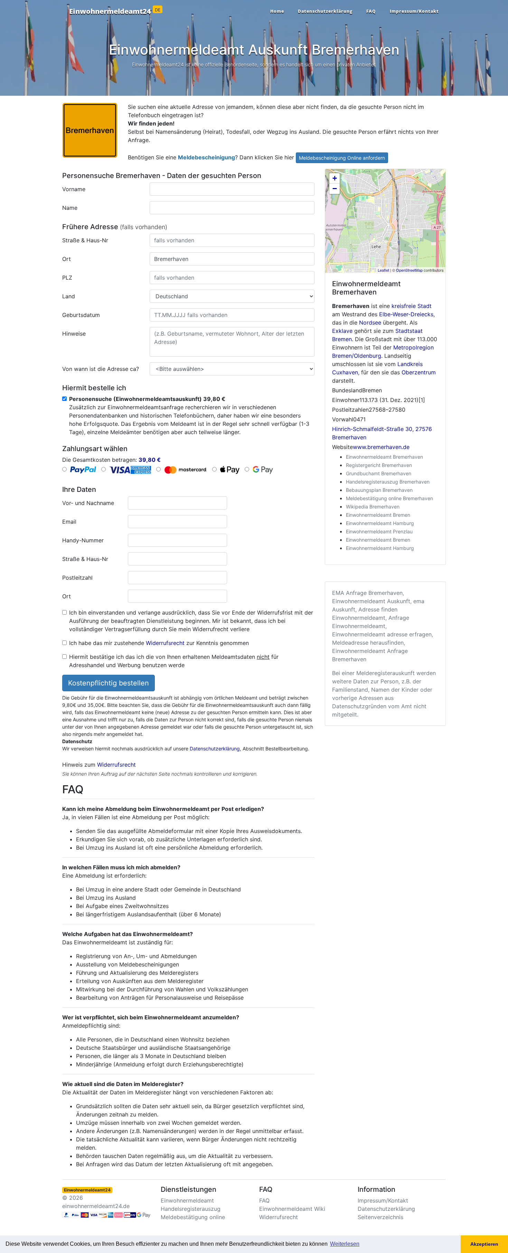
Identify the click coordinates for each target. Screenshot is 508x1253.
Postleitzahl (77, 577)
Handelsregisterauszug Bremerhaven (388, 482)
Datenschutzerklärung (325, 11)
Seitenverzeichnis (380, 1217)
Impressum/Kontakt (414, 11)
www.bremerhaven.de (381, 446)
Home (277, 11)
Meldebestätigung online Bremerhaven (389, 498)
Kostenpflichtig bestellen (108, 683)
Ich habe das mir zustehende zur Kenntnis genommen (159, 642)
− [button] (334, 188)
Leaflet (383, 270)
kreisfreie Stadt (412, 305)
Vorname (73, 189)
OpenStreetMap (409, 270)
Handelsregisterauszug (190, 1208)
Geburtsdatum (81, 314)
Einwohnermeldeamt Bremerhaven (384, 457)
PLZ (67, 277)
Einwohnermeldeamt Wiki (292, 1208)
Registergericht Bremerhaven (379, 465)
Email (69, 521)
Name (69, 207)
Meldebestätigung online (193, 1217)
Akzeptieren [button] (484, 1244)
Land (68, 296)
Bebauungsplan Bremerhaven (379, 490)
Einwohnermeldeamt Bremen (378, 515)
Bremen (342, 339)
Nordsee (370, 322)
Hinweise (74, 333)
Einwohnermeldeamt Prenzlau (379, 531)
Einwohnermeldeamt (187, 1200)
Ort (66, 258)
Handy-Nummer (83, 540)
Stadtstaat (409, 330)
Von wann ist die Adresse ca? (100, 368)
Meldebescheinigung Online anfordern (342, 158)
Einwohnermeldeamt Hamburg (380, 523)
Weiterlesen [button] (344, 1244)
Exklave (342, 330)
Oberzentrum (419, 372)
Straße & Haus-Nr (85, 240)
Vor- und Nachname (88, 502)
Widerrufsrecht (165, 642)
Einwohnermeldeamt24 (114, 11)
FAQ (371, 11)
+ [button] (334, 178)
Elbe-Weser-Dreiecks (406, 314)
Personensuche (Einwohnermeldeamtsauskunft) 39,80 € (147, 398)
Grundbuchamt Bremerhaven (378, 473)
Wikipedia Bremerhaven (372, 506)
